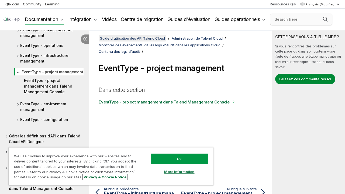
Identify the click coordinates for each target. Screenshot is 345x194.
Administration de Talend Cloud (197, 38)
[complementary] (308, 112)
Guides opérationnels (237, 19)
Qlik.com (12, 4)
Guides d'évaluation (188, 19)
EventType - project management (52, 72)
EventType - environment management (43, 107)
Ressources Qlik (283, 4)
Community (32, 4)
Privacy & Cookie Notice (105, 177)
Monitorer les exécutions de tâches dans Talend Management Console (41, 186)
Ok (179, 159)
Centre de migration (142, 19)
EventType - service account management (46, 32)
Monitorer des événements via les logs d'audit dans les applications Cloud (159, 45)
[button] (325, 19)
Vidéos (109, 19)
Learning (52, 4)
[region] (111, 166)
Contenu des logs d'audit (119, 51)
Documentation (41, 19)
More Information (179, 171)
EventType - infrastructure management (44, 58)
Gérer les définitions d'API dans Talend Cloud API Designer (44, 139)
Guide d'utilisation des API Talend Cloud (132, 38)
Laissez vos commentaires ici (305, 79)
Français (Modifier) (320, 4)
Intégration (79, 19)
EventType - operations (41, 45)
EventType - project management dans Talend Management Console (48, 86)
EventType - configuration (44, 119)
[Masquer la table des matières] (85, 39)
